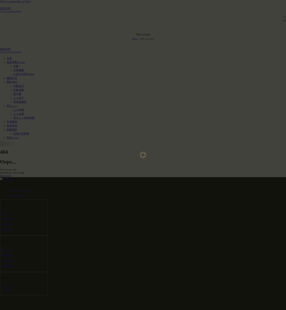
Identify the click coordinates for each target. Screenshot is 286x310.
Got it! (270, 24)
